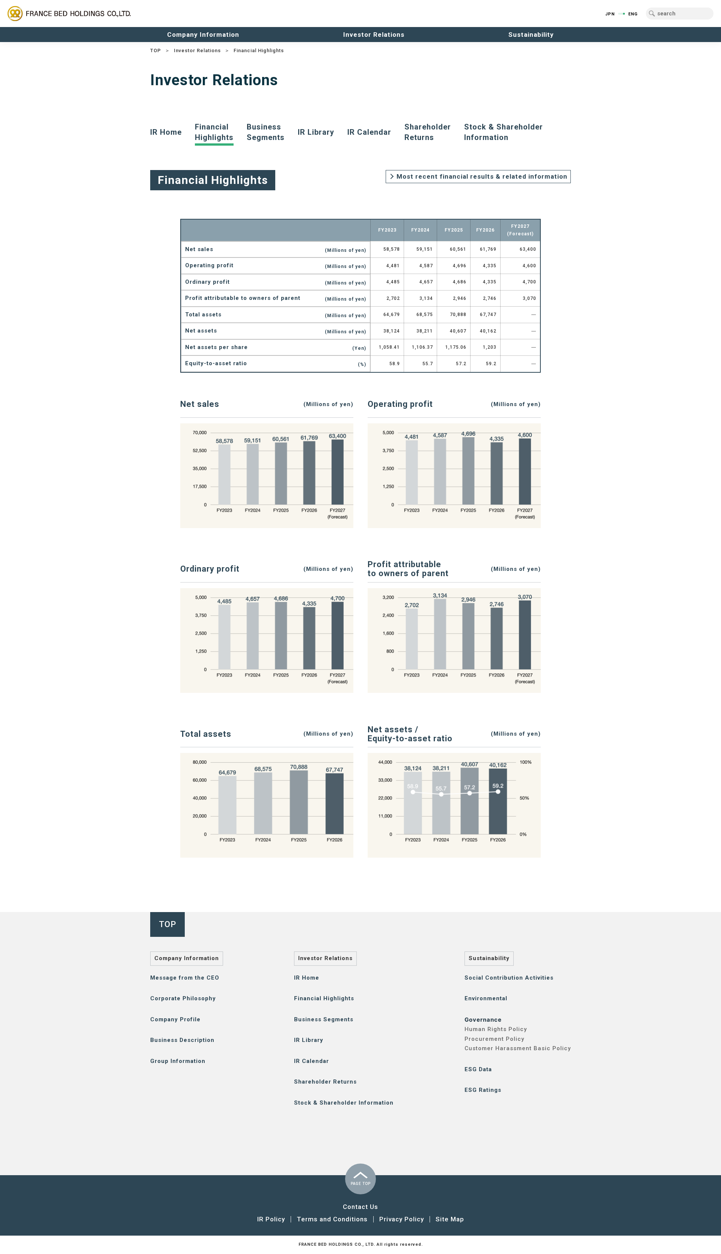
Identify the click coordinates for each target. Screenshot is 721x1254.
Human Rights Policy (496, 1029)
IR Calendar (369, 132)
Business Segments (323, 1019)
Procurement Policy (494, 1039)
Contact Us (360, 1206)
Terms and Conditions (332, 1219)
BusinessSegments (266, 132)
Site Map (450, 1219)
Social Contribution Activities (509, 977)
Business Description (182, 1040)
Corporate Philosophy (183, 998)
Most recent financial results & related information (482, 176)
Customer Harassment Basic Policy (518, 1048)
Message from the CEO (184, 977)
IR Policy (271, 1219)
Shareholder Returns (325, 1081)
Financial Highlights (324, 998)
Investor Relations (197, 50)
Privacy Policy (401, 1219)
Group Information (177, 1061)
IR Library (316, 132)
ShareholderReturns (427, 132)
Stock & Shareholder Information (344, 1102)
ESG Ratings (483, 1090)
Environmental (486, 998)
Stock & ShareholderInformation (503, 132)
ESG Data (478, 1069)
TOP (155, 50)
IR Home (166, 132)
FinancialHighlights (214, 132)
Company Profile (175, 1019)
